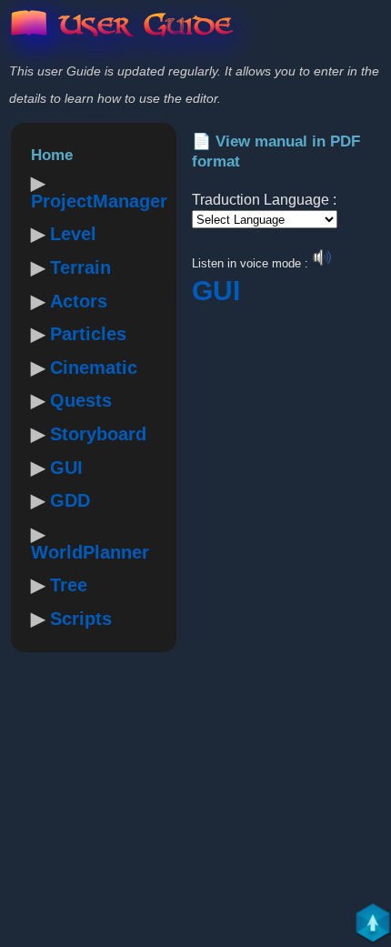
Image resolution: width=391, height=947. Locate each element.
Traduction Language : (264, 199)
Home (52, 155)
